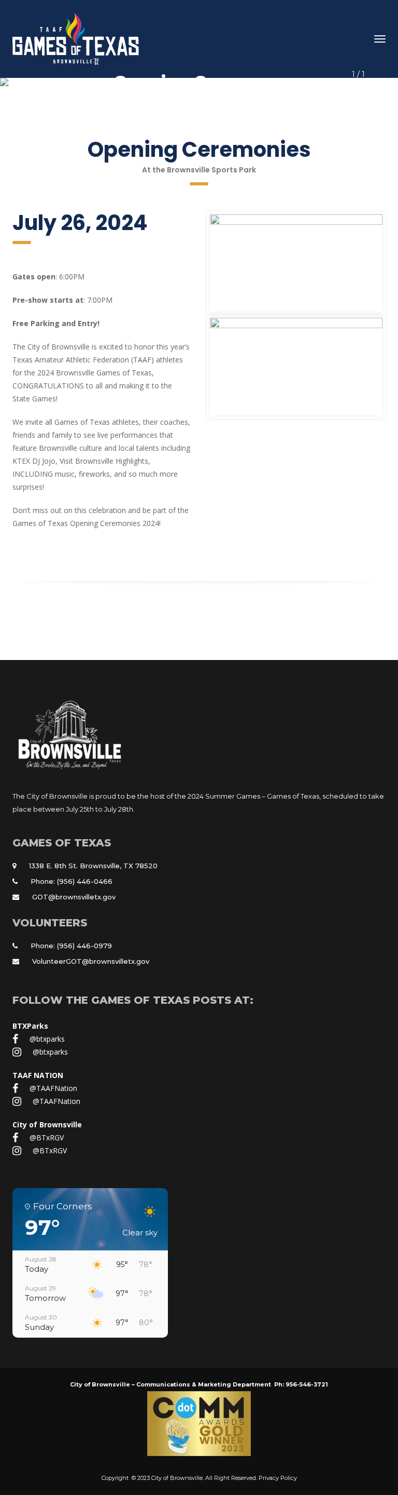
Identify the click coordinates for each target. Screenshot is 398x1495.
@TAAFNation (53, 1088)
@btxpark (47, 1039)
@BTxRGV (47, 1137)
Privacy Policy (278, 1477)
